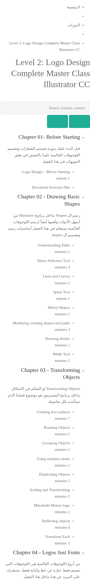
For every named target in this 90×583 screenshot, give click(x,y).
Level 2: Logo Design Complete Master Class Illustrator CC (50, 73)
